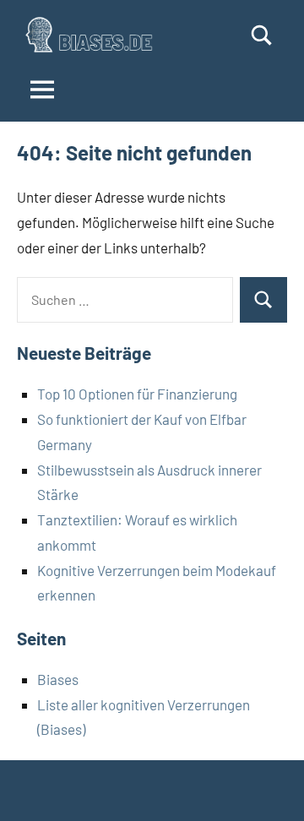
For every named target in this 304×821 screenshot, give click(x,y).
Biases (58, 679)
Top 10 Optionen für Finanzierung (137, 393)
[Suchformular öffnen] (261, 35)
